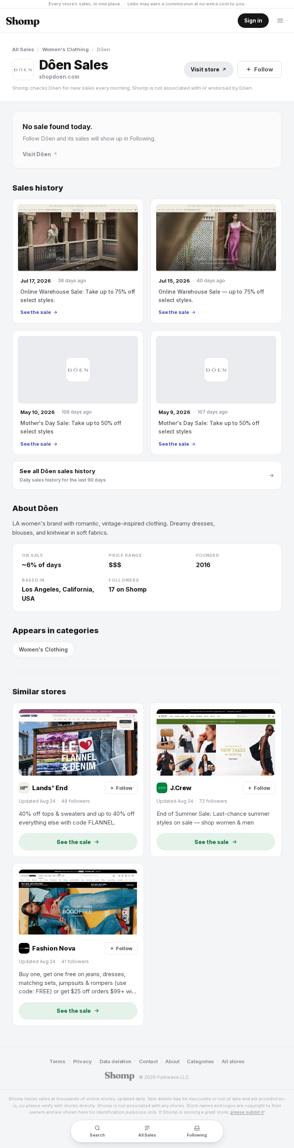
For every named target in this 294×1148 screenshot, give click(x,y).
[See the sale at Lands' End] (78, 780)
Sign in (253, 21)
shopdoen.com (59, 76)
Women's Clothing (65, 49)
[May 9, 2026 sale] (216, 392)
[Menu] (280, 20)
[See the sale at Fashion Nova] (78, 944)
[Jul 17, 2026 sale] (78, 261)
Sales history (37, 188)
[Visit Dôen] (23, 69)
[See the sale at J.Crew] (215, 780)
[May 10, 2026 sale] (78, 392)
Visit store (205, 69)
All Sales (23, 49)
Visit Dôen (37, 154)
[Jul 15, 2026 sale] (216, 261)
